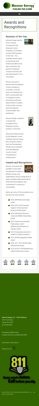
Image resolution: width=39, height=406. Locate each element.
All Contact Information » (10, 342)
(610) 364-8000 (7, 325)
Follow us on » (7, 349)
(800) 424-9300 (22, 335)
